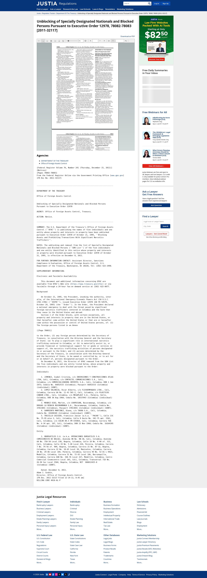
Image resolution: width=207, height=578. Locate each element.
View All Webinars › (156, 166)
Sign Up (166, 3)
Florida (73, 552)
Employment (109, 512)
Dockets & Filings (43, 559)
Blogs (139, 522)
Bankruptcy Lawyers (45, 505)
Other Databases (112, 535)
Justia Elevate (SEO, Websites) (149, 549)
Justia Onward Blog (144, 556)
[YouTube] (50, 574)
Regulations (41, 545)
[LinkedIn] (47, 574)
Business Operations (112, 508)
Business (108, 501)
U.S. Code (40, 542)
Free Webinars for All (154, 112)
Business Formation (112, 505)
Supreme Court (43, 549)
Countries (107, 559)
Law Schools (85, 9)
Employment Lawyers (45, 515)
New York (74, 556)
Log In (156, 3)
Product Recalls (110, 549)
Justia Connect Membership (148, 538)
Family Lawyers (43, 522)
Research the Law (70, 9)
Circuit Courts (42, 552)
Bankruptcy (74, 505)
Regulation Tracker (48, 13)
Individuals (75, 501)
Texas (72, 559)
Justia (39, 13)
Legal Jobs (108, 538)
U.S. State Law (77, 535)
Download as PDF (128, 36)
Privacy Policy (151, 575)
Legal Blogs (108, 542)
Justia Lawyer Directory (146, 542)
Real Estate (108, 522)
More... (39, 529)
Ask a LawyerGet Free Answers (152, 193)
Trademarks (108, 556)
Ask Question (156, 205)
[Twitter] (65, 574)
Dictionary (141, 505)
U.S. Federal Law (44, 535)
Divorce (73, 512)
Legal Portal (112, 575)
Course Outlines (143, 515)
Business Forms (110, 545)
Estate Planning (76, 519)
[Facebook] (53, 574)
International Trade (111, 519)
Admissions (141, 508)
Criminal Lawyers (43, 512)
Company (122, 575)
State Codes (75, 542)
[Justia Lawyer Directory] (68, 574)
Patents (107, 552)
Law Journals (142, 519)
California (74, 549)
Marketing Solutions (125, 9)
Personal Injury (76, 526)
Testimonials (142, 559)
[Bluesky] (62, 574)
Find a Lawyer (42, 9)
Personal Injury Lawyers (46, 526)
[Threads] (59, 574)
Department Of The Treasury (66, 13)
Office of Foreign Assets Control (54, 163)
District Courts (42, 556)
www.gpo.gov (117, 175)
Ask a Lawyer (56, 9)
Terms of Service (138, 575)
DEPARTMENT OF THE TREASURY (54, 161)
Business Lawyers (44, 508)
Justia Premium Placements (148, 545)
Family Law (74, 522)
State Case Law (76, 545)
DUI (71, 515)
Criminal (73, 508)
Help (129, 575)
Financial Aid (142, 512)
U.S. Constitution (43, 538)
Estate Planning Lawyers (46, 519)
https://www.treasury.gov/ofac (87, 284)
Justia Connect (101, 575)
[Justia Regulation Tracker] (47, 3)
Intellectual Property (112, 515)
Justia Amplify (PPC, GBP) (147, 552)
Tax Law (107, 526)
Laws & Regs (98, 9)
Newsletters (110, 9)
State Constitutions (78, 538)
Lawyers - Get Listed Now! (156, 234)
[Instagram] (56, 574)
